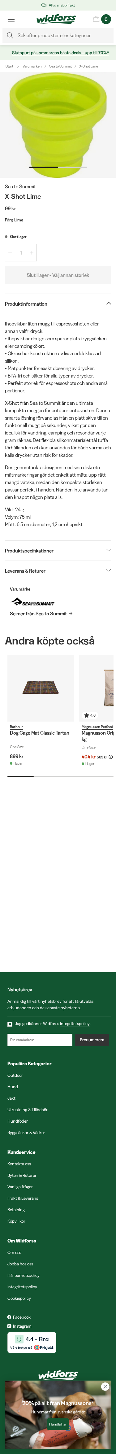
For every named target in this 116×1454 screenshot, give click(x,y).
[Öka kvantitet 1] (32, 252)
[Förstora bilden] (58, 125)
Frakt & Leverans (22, 1198)
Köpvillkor (16, 1221)
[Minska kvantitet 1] (10, 252)
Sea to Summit (60, 66)
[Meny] (11, 19)
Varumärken (32, 66)
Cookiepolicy (19, 1298)
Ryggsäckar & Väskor (26, 1132)
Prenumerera (92, 1039)
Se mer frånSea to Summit (38, 613)
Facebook (22, 1317)
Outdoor (15, 1075)
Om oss (14, 1252)
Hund (12, 1086)
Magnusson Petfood (97, 726)
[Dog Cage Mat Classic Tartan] (40, 688)
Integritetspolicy (22, 1287)
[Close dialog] (105, 1386)
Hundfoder (17, 1121)
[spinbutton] (21, 252)
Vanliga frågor (20, 1187)
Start (9, 66)
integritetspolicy (75, 1023)
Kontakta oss (19, 1164)
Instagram (22, 1326)
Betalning (16, 1209)
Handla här (58, 1424)
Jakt (11, 1098)
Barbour (16, 726)
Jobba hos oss (20, 1264)
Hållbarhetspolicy (23, 1275)
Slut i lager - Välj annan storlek (58, 275)
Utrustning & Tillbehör (27, 1109)
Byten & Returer (22, 1175)
